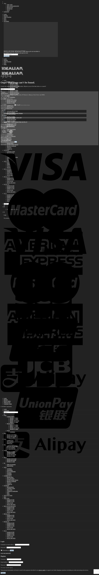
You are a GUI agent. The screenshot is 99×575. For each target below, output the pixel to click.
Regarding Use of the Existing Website (13, 113)
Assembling (10, 470)
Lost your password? (6, 553)
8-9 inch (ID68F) (11, 112)
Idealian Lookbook (11, 481)
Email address (4, 562)
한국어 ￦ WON (11, 504)
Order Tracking (7, 17)
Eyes (5, 439)
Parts (5, 433)
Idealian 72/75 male (11, 123)
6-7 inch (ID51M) (11, 449)
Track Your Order (4, 139)
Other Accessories (11, 129)
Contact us (9, 484)
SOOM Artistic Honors (12, 144)
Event (8, 430)
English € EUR (10, 524)
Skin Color (9, 489)
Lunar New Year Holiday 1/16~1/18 (12, 117)
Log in (12, 550)
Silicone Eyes (10, 442)
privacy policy (42, 570)
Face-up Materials (11, 136)
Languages (6, 11)
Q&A (5, 20)
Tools (5, 467)
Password (3, 547)
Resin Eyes (9, 108)
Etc (4, 463)
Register (6, 15)
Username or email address (8, 544)
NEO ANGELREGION (10, 506)
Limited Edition (10, 416)
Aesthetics (9, 468)
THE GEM (9, 4)
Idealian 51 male (11, 461)
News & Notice (10, 142)
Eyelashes (9, 139)
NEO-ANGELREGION (13, 6)
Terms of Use (7, 402)
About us (9, 482)
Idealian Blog (10, 143)
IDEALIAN (10, 7)
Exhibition (12, 97)
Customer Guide (8, 404)
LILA (8, 10)
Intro (5, 3)
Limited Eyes (10, 440)
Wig (5, 109)
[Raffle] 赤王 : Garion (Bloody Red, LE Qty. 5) (15, 122)
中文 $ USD (10, 503)
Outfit (5, 115)
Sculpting (9, 137)
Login (5, 14)
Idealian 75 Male (14, 90)
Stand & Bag (10, 466)
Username (4, 559)
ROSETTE (9, 9)
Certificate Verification (6, 140)
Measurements (4, 141)
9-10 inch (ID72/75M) (12, 111)
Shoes (5, 457)
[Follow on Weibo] (5, 100)
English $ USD (10, 499)
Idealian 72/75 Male (12, 100)
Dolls (5, 80)
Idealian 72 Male (14, 84)
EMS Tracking (4, 137)
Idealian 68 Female (14, 93)
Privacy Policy (7, 401)
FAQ (5, 18)
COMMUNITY (8, 475)
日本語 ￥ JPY (10, 501)
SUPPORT (6, 485)
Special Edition (10, 423)
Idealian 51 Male (14, 87)
